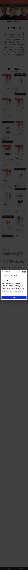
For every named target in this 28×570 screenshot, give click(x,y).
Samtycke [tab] (5, 275)
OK (14, 297)
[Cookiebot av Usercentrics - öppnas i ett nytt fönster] (21, 272)
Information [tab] (14, 275)
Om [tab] (23, 275)
